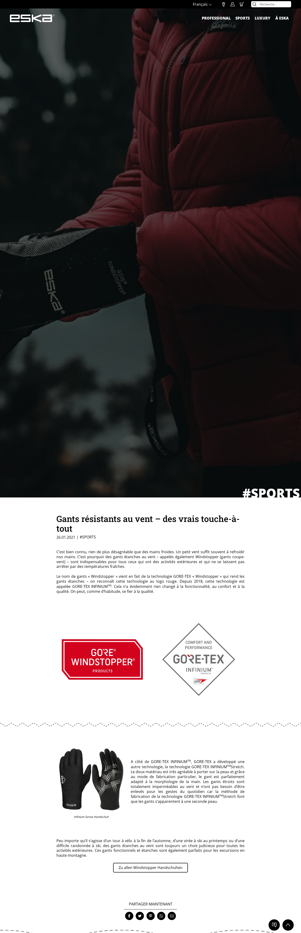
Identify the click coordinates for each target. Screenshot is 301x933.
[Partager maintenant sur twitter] (140, 916)
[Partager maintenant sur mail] (172, 916)
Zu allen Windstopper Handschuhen (150, 867)
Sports (242, 18)
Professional (216, 18)
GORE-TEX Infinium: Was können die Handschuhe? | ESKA (32, 18)
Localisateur (224, 4)
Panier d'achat (242, 4)
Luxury (262, 18)
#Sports (88, 537)
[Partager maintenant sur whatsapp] (161, 916)
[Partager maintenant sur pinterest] (151, 916)
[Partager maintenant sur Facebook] (129, 916)
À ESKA (282, 18)
